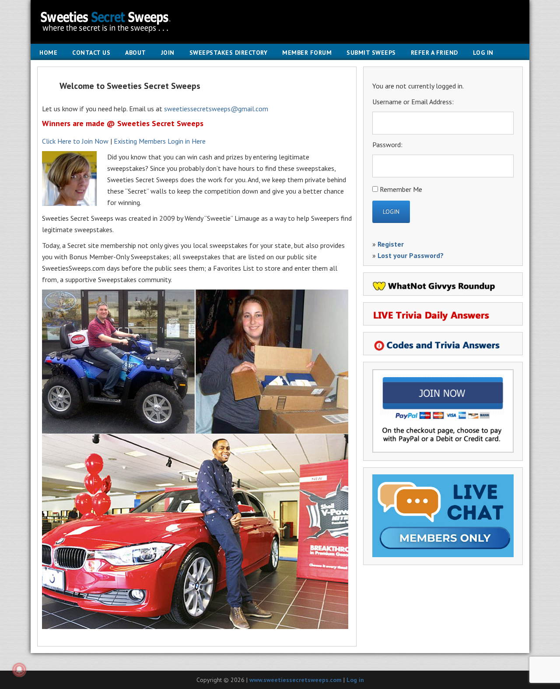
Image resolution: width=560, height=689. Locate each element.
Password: (387, 144)
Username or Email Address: (413, 101)
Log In (483, 53)
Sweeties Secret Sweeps (280, 22)
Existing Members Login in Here (160, 141)
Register (391, 244)
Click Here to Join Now (75, 141)
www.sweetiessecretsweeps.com (295, 680)
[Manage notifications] (19, 670)
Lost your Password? (411, 255)
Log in (355, 680)
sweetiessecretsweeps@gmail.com (216, 108)
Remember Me (401, 189)
